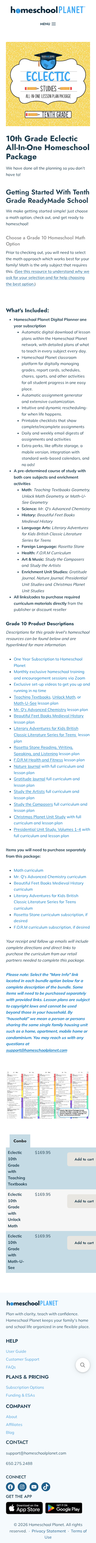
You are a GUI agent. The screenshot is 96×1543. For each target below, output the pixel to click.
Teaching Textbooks (32, 696)
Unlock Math (63, 696)
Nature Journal (27, 766)
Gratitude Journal (29, 778)
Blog (10, 1432)
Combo (20, 1141)
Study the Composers (33, 804)
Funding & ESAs (20, 1395)
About (11, 1416)
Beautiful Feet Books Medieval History (49, 715)
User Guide (16, 1351)
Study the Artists (29, 791)
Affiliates (14, 1424)
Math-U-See (25, 703)
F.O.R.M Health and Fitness (38, 759)
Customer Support (22, 1359)
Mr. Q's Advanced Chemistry (40, 709)
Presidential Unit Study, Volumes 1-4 (47, 829)
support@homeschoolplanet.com (36, 1050)
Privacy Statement (49, 1530)
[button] (83, 1365)
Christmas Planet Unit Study (40, 816)
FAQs (11, 1367)
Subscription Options (25, 1387)
